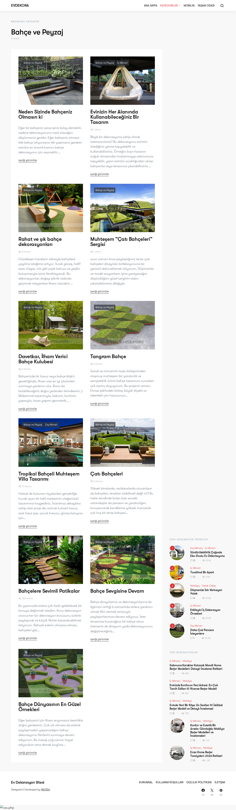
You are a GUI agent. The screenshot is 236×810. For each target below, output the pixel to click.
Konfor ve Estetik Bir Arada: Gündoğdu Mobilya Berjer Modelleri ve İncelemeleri (207, 731)
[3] (177, 590)
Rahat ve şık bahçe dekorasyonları (40, 241)
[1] (177, 552)
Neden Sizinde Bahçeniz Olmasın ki (45, 114)
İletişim (220, 782)
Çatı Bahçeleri (106, 474)
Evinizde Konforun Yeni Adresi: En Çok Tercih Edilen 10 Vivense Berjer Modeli (194, 687)
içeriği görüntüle (27, 160)
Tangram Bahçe (108, 356)
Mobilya (189, 5)
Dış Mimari (51, 424)
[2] (177, 572)
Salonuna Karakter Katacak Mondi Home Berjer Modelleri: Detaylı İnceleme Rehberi (196, 667)
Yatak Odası (209, 585)
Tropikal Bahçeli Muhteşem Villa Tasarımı (48, 476)
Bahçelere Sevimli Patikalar (49, 591)
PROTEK (45, 789)
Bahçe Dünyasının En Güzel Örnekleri (49, 706)
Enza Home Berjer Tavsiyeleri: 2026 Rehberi (206, 754)
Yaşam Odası (206, 5)
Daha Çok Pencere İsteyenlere (202, 631)
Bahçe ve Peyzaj (33, 62)
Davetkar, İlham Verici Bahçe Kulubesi (42, 359)
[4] (177, 610)
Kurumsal (146, 782)
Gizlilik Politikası (199, 782)
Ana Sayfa (150, 5)
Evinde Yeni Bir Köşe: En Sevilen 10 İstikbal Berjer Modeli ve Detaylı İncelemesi (196, 707)
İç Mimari (122, 62)
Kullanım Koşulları (169, 782)
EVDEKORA (20, 5)
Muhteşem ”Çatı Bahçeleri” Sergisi (121, 241)
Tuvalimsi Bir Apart (202, 572)
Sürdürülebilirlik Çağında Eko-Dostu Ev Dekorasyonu (207, 554)
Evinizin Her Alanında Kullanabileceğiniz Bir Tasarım (114, 117)
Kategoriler (169, 5)
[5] (177, 630)
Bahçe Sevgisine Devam (117, 591)
